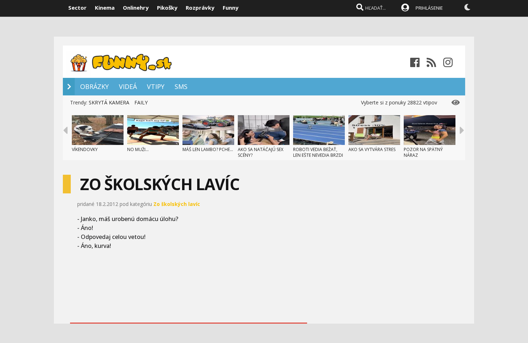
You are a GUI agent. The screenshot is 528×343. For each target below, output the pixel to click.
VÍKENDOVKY (85, 149)
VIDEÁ (128, 86)
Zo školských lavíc (176, 204)
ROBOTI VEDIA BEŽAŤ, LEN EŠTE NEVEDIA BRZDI (318, 152)
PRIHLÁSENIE (429, 8)
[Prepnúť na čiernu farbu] (467, 7)
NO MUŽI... (138, 149)
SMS (181, 86)
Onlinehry (136, 7)
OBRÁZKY (94, 86)
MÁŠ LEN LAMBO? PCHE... (207, 149)
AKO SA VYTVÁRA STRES (371, 149)
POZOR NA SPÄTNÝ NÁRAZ (423, 152)
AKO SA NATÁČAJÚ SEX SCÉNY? (260, 152)
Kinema (105, 7)
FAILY (141, 102)
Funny (230, 7)
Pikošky (167, 7)
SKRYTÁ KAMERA (109, 102)
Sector (77, 7)
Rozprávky (200, 7)
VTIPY (156, 86)
